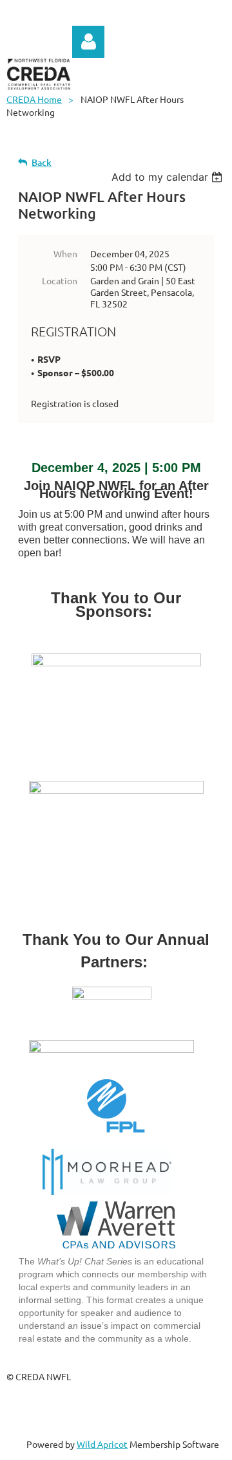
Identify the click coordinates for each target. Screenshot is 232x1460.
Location (59, 280)
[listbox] (168, 177)
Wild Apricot (102, 1444)
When (65, 253)
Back (42, 162)
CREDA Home (34, 99)
